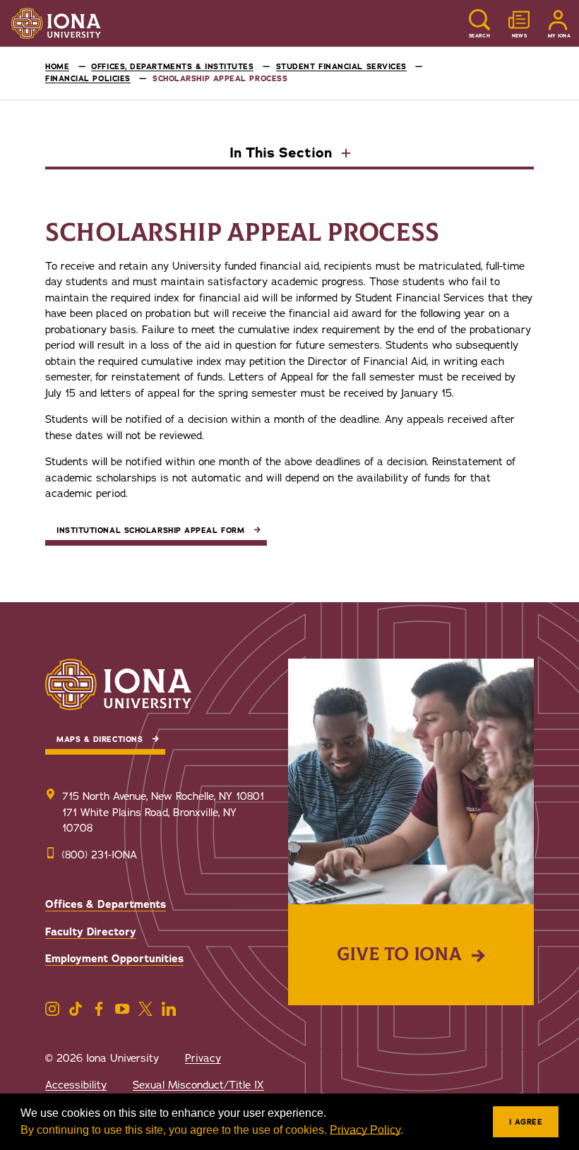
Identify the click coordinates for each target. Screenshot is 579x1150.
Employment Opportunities (114, 959)
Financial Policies (88, 78)
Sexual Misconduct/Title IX (198, 1085)
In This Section (282, 153)
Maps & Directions (99, 739)
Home (57, 66)
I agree (526, 1122)
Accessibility (76, 1085)
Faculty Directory (90, 932)
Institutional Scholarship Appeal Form (150, 530)
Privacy (203, 1058)
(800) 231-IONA (99, 855)
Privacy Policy (365, 1130)
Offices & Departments (105, 904)
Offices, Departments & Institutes (172, 66)
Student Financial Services (341, 66)
